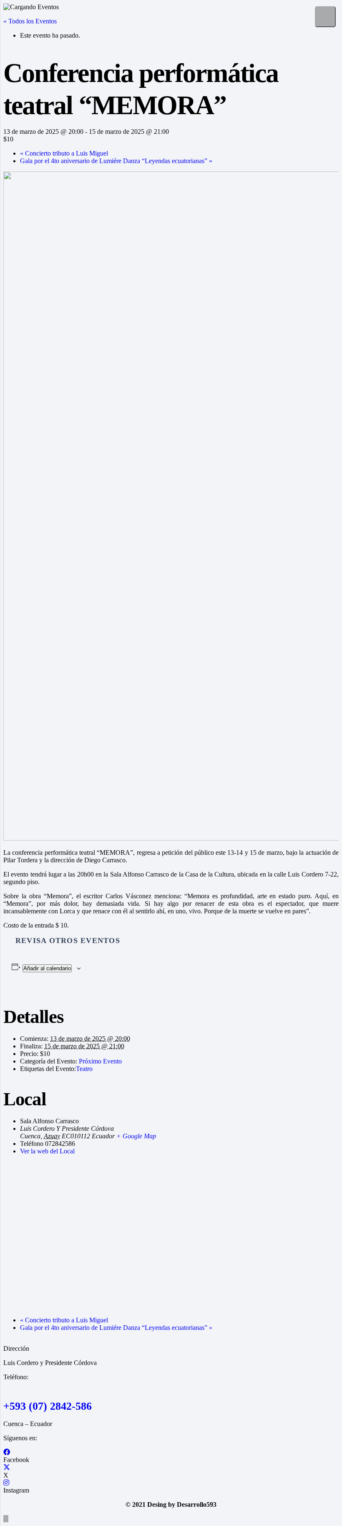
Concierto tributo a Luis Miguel (64, 153)
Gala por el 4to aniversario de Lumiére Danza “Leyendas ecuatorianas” (116, 160)
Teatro (84, 1068)
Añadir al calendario (47, 968)
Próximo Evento (100, 1061)
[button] (5, 1518)
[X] (6, 1467)
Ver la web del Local (47, 1151)
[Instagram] (6, 1482)
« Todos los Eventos (30, 21)
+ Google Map (136, 1136)
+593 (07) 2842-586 (47, 1406)
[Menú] (325, 16)
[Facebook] (6, 1452)
